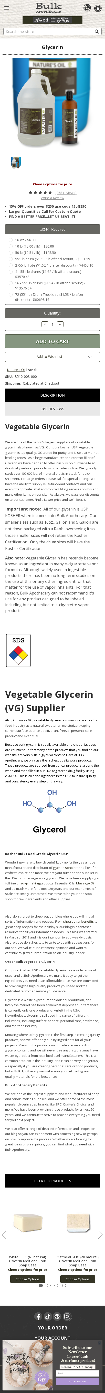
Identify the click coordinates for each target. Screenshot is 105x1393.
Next (100, 1234)
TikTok (48, 1316)
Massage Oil (85, 883)
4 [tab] (64, 1285)
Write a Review (52, 197)
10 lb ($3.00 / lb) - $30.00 (34, 246)
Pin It (57, 1316)
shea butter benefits (78, 921)
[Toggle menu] (6, 7)
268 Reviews (52, 408)
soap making (30, 883)
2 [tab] (49, 1285)
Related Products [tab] (52, 1180)
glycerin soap (63, 867)
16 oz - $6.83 (25, 240)
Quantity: (52, 313)
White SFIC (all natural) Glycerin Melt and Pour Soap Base (27, 1261)
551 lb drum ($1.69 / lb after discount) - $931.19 (52, 259)
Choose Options (28, 1279)
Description (52, 395)
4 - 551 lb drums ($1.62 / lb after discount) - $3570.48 (49, 274)
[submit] (97, 31)
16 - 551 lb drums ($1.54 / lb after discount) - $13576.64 (50, 285)
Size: (52, 229)
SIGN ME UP (77, 1381)
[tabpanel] (28, 1238)
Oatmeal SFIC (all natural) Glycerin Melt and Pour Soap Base (78, 1261)
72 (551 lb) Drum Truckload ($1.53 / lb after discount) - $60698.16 (49, 297)
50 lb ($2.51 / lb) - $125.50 (35, 252)
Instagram (67, 1316)
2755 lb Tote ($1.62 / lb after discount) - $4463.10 (54, 265)
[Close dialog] (100, 1343)
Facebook (38, 1316)
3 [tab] (56, 1285)
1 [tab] (41, 1285)
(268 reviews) (65, 192)
